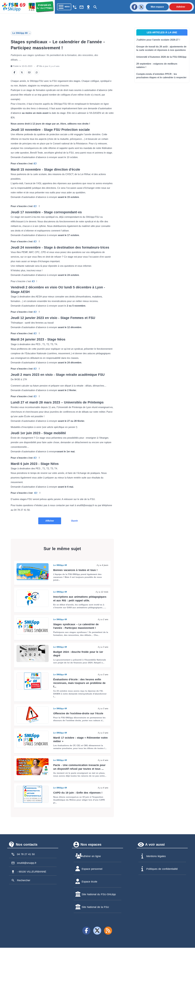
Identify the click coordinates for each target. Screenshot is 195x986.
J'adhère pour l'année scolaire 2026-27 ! (158, 40)
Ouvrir (74, 521)
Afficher (49, 521)
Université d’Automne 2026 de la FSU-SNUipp (161, 57)
